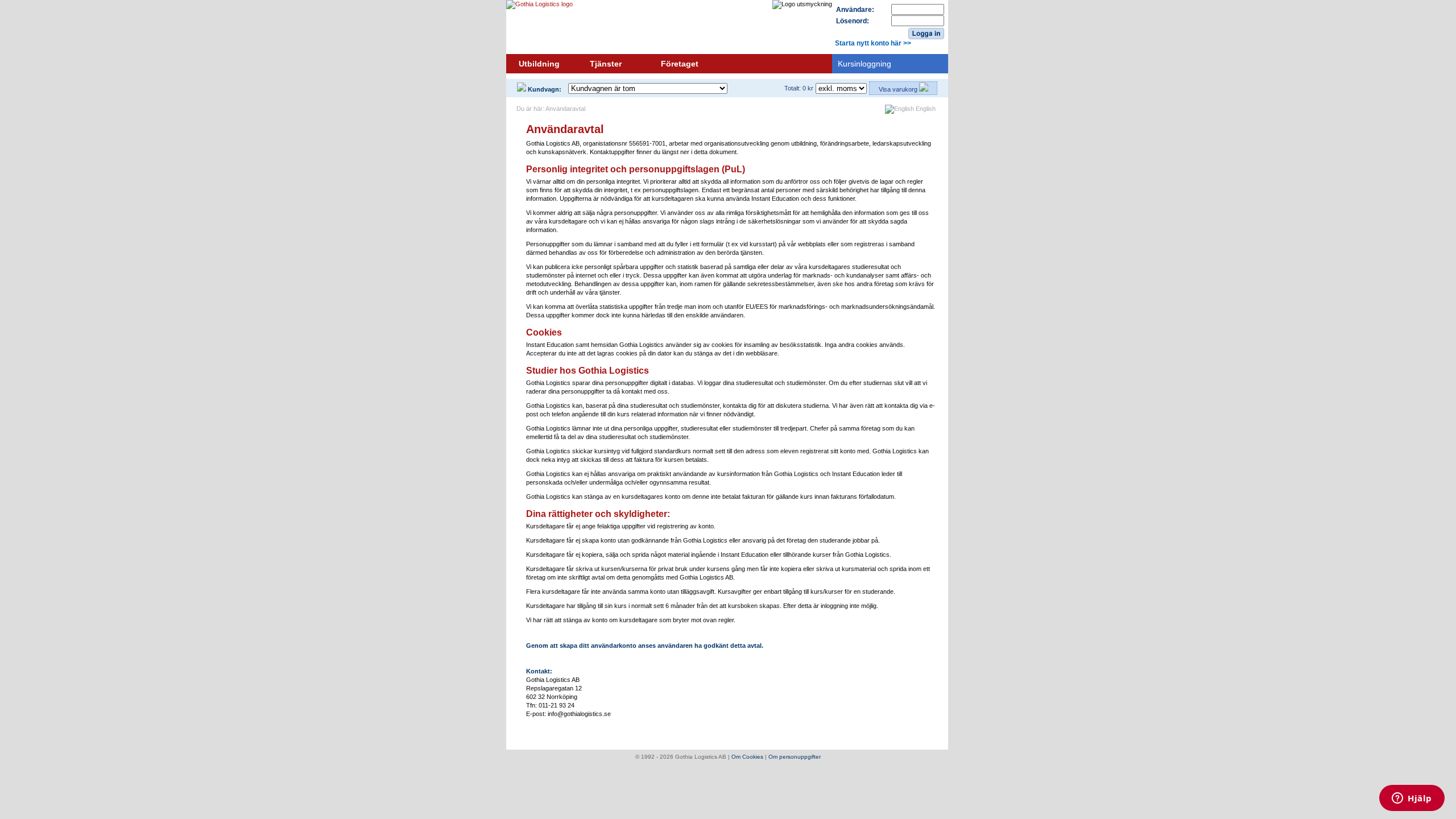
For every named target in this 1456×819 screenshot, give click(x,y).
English (925, 108)
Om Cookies (747, 757)
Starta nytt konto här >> (873, 43)
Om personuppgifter (794, 757)
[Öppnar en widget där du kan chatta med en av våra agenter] (1412, 799)
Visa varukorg (899, 89)
